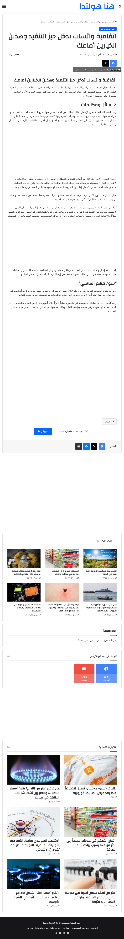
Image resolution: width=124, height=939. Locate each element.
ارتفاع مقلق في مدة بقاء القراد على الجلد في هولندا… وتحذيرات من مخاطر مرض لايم (63, 608)
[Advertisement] (62, 153)
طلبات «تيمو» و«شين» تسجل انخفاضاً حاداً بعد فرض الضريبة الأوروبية (91, 790)
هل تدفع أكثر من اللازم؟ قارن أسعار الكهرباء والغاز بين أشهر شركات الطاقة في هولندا (35, 792)
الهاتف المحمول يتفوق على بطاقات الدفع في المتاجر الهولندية (27, 608)
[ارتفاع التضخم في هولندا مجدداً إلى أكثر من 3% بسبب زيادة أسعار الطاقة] (90, 822)
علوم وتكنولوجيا (98, 21)
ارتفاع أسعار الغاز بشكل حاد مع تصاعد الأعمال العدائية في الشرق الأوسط (36, 897)
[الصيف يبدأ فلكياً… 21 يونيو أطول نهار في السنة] (100, 558)
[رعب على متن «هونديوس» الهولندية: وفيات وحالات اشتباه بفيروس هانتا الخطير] (100, 592)
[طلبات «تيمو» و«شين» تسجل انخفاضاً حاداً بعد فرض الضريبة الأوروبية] (90, 770)
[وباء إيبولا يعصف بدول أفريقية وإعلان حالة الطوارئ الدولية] (24, 558)
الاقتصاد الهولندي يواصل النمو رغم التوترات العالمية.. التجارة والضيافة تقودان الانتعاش (35, 845)
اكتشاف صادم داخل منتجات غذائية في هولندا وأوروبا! (65, 572)
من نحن (29, 928)
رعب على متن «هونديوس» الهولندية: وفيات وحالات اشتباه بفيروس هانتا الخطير (101, 608)
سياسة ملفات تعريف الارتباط (48, 928)
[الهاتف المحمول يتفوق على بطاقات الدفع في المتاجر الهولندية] (24, 592)
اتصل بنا (66, 928)
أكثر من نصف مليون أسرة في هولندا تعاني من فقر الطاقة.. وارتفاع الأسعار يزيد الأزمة (91, 897)
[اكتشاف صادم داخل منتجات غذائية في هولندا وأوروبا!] (61, 558)
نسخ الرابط (43, 431)
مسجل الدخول (96, 640)
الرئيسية (111, 21)
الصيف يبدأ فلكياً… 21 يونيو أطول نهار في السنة (101, 572)
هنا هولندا (47, 923)
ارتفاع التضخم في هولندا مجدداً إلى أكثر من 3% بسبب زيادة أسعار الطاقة (92, 845)
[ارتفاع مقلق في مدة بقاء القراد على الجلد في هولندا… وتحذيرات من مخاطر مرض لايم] (61, 592)
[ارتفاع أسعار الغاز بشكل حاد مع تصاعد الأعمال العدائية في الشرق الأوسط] (33, 874)
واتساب (108, 421)
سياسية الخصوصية (80, 928)
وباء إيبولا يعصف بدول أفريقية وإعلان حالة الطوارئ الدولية (26, 572)
